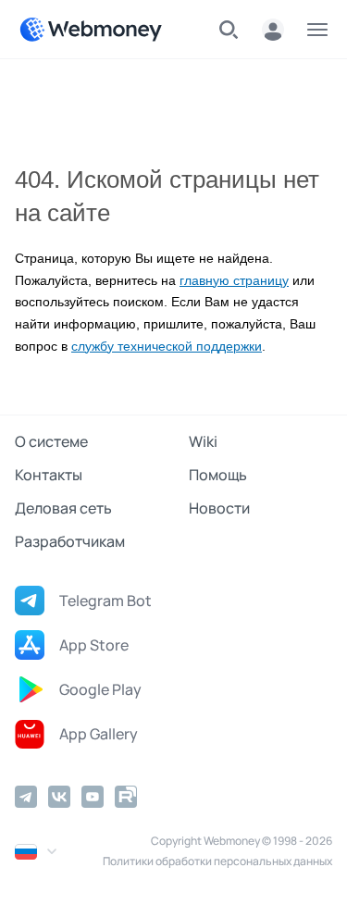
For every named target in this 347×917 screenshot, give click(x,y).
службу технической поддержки (166, 346)
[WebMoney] (90, 30)
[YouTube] (92, 797)
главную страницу (234, 281)
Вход (273, 29)
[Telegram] (26, 797)
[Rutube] (126, 797)
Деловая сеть (63, 508)
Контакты (48, 475)
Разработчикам (70, 541)
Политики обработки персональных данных (217, 861)
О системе (51, 441)
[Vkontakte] (59, 797)
